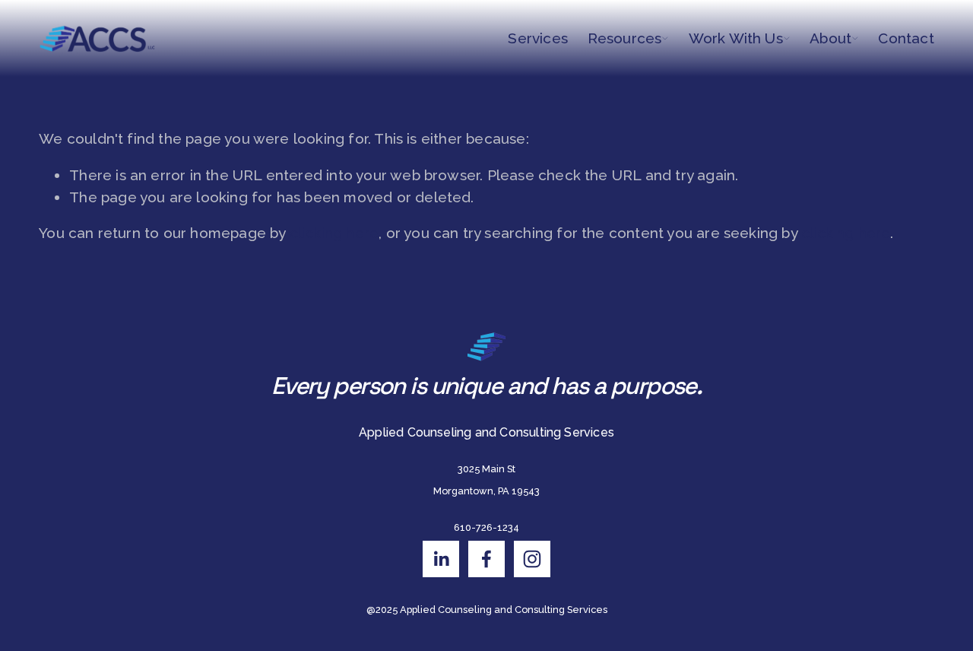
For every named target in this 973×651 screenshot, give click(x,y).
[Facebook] (486, 559)
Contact (905, 38)
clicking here (334, 232)
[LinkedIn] (441, 559)
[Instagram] (532, 559)
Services (538, 38)
